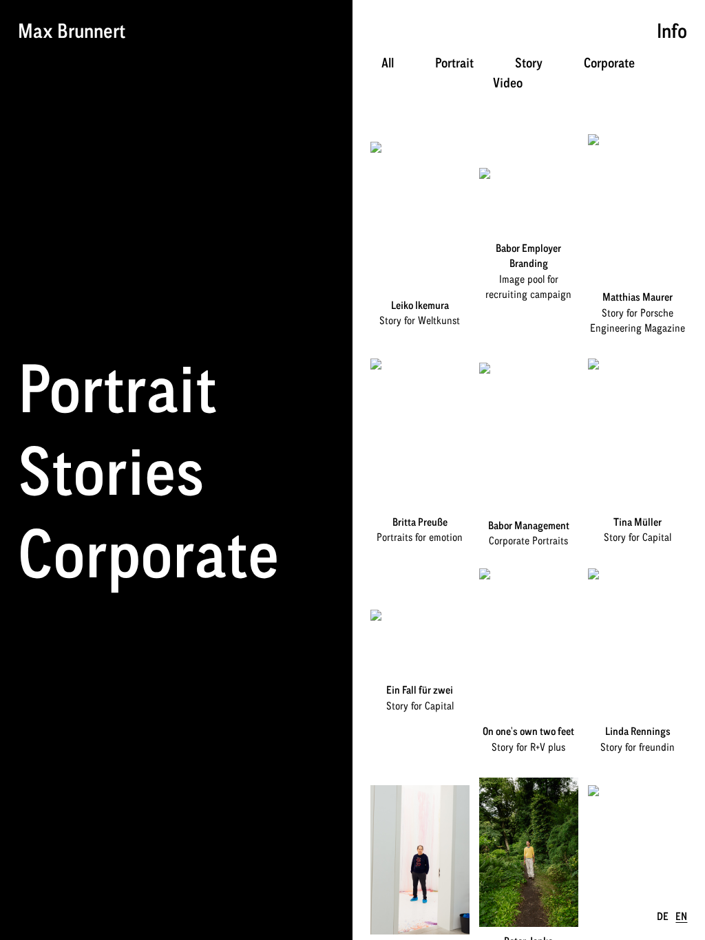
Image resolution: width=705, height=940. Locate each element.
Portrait (117, 387)
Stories (111, 470)
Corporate (148, 552)
